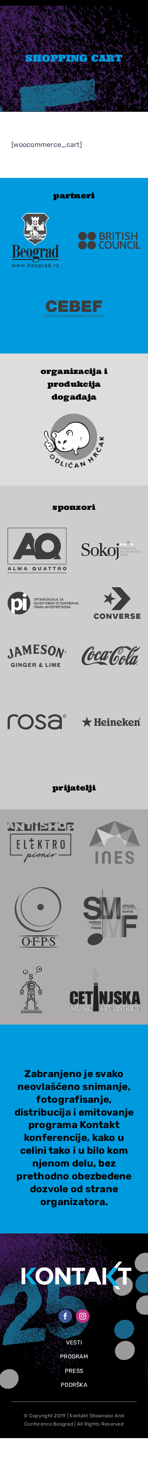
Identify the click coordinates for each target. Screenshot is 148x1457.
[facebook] (65, 1316)
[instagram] (83, 1316)
